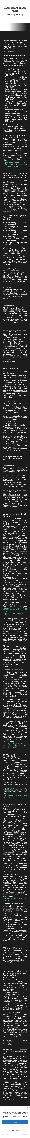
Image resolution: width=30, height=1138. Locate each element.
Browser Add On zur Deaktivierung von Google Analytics (15, 745)
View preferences (15, 1130)
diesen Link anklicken (12, 679)
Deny (15, 1126)
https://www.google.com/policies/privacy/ (15, 796)
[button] (27, 1108)
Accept (15, 1122)
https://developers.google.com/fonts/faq (14, 789)
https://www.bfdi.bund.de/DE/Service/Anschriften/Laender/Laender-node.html (15, 164)
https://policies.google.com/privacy (14, 899)
